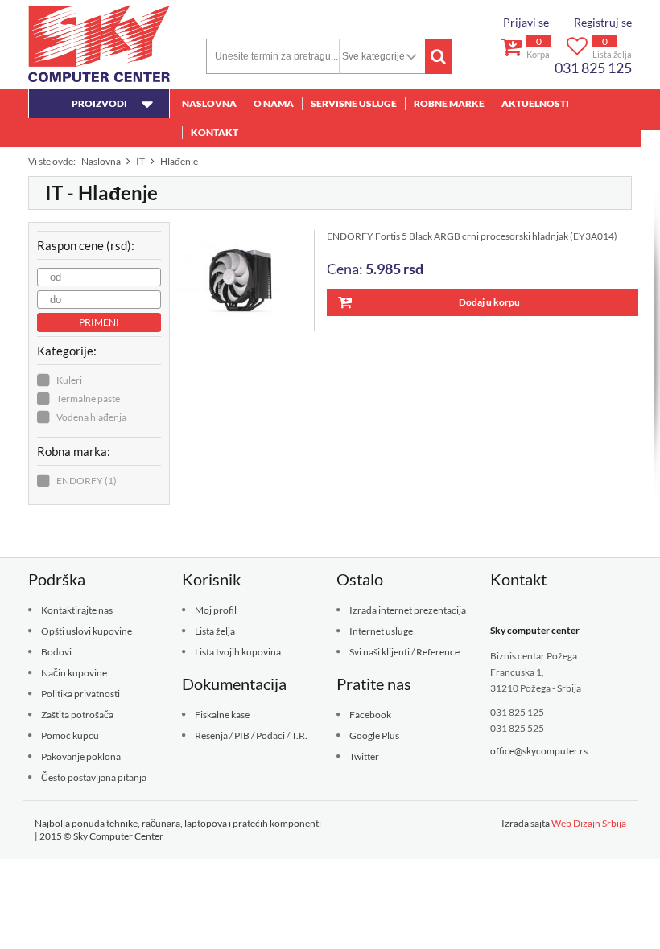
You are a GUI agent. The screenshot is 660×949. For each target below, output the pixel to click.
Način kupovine (74, 673)
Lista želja (215, 631)
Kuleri (69, 380)
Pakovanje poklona (81, 756)
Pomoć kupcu (70, 735)
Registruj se (603, 22)
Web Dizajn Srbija (588, 823)
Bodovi (56, 652)
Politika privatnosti (80, 694)
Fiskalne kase (222, 715)
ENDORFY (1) (86, 480)
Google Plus (374, 735)
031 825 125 (593, 67)
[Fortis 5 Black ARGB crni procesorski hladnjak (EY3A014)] (245, 280)
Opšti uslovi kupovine (86, 631)
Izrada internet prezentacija (407, 610)
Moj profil (216, 610)
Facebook (370, 715)
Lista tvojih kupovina (238, 652)
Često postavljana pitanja (93, 777)
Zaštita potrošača (77, 715)
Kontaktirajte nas (77, 610)
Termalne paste (88, 398)
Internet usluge (381, 631)
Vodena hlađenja (91, 417)
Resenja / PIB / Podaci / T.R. (251, 735)
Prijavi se (526, 22)
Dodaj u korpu (489, 302)
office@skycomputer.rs (539, 751)
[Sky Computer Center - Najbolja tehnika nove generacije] (99, 43)
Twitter (364, 756)
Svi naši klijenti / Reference (404, 652)
